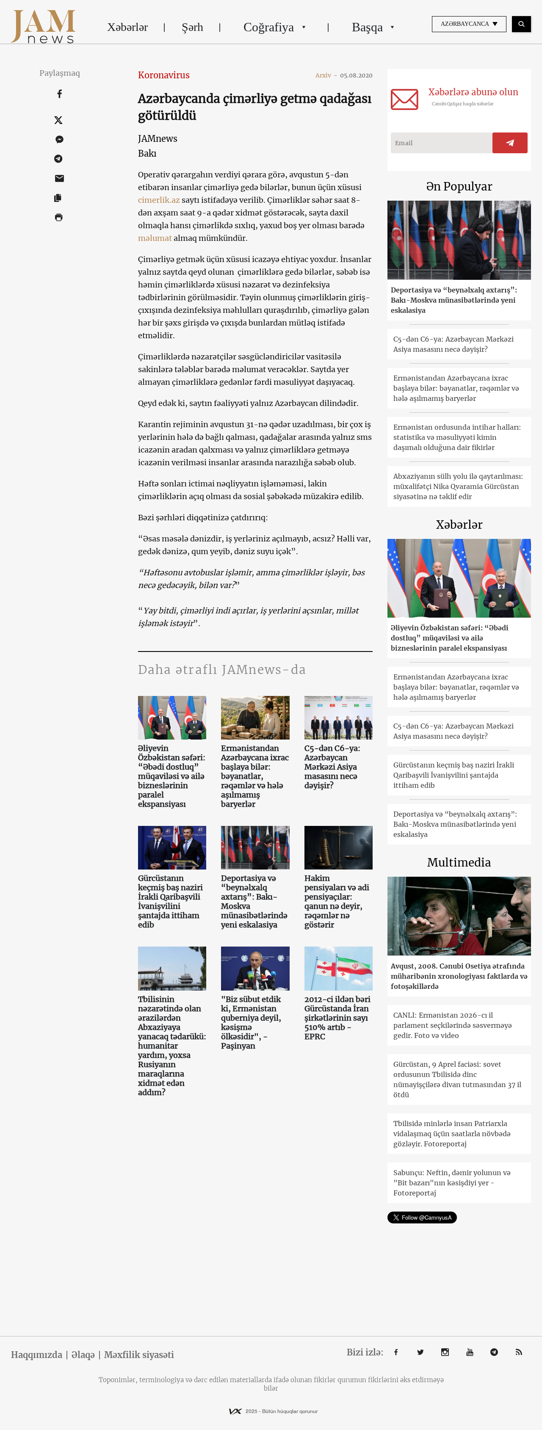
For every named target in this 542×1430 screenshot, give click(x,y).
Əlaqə (83, 1355)
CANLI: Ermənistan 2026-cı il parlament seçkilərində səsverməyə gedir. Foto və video (452, 1025)
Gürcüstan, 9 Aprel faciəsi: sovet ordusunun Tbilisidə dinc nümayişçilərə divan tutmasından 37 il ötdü (457, 1079)
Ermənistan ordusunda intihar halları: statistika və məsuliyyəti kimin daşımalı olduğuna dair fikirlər (457, 437)
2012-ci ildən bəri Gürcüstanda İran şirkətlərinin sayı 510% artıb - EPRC (337, 1018)
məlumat (155, 238)
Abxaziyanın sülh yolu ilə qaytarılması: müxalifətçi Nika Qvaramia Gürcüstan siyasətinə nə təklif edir (458, 486)
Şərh (192, 26)
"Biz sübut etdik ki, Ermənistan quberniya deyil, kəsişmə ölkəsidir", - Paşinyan (251, 1023)
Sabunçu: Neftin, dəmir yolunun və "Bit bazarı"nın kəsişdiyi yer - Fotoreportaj (452, 1182)
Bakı (147, 153)
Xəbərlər (127, 26)
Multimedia (459, 863)
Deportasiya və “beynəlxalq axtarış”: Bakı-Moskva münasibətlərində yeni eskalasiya (254, 902)
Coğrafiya (268, 27)
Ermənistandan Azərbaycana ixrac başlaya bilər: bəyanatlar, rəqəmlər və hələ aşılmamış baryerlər (255, 776)
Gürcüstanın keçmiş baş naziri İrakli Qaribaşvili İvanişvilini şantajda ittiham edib (170, 902)
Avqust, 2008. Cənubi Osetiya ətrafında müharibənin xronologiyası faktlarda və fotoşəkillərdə (459, 976)
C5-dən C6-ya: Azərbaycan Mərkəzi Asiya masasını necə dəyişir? (332, 767)
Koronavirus (164, 75)
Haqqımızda (36, 1355)
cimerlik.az (159, 200)
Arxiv (326, 75)
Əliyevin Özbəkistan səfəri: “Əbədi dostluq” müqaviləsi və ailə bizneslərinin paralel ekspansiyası (171, 776)
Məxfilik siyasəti (139, 1355)
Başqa (367, 27)
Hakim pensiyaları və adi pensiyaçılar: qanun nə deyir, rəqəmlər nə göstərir (336, 902)
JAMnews (157, 138)
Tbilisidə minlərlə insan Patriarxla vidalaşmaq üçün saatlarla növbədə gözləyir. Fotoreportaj (452, 1133)
